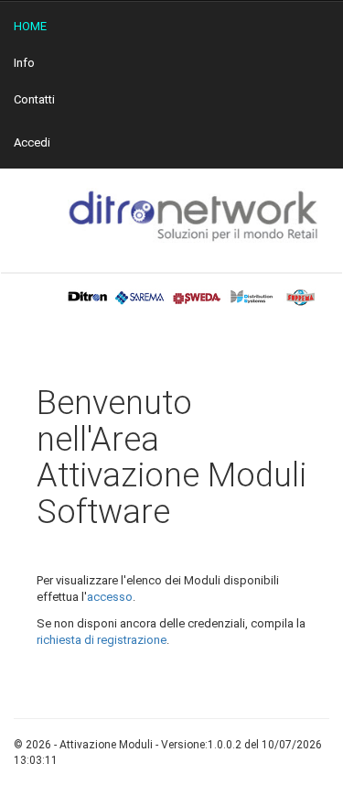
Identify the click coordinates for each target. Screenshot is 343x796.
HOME (30, 26)
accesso (110, 597)
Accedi (32, 142)
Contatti (34, 99)
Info (24, 63)
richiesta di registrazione (101, 640)
